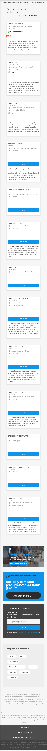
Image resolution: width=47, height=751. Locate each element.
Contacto (23, 164)
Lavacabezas (13, 662)
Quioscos (12, 656)
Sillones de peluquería (17, 667)
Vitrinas (22, 656)
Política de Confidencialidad (28, 632)
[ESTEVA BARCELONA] (23, 36)
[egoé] (23, 204)
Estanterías (13, 677)
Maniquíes (12, 672)
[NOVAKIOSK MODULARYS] (23, 407)
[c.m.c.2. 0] (23, 448)
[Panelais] (23, 236)
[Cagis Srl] (23, 479)
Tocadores (33, 667)
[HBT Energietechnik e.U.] (23, 313)
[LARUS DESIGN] (23, 159)
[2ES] (23, 513)
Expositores (25, 672)
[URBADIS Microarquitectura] (23, 280)
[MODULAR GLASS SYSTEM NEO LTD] (23, 361)
